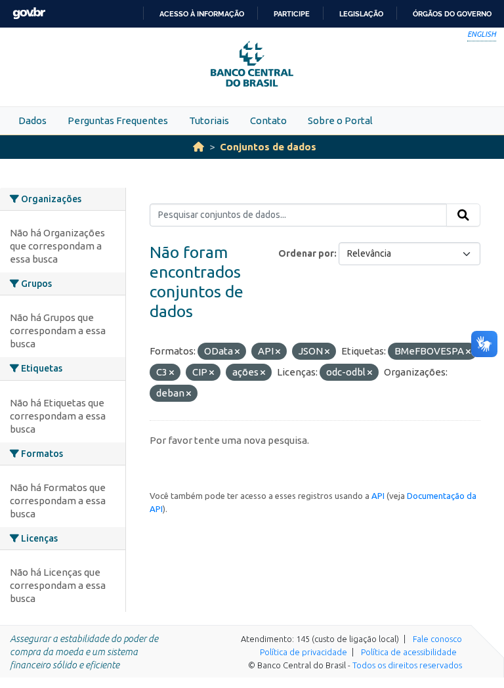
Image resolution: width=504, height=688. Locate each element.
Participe (292, 13)
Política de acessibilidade (409, 651)
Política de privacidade (303, 651)
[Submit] (463, 215)
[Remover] (237, 352)
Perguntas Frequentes (118, 120)
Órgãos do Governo (452, 13)
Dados (32, 120)
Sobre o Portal (340, 120)
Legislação (361, 13)
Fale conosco (437, 638)
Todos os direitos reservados (407, 665)
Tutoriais (209, 120)
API (378, 495)
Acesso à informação (201, 13)
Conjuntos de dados (268, 146)
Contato (268, 120)
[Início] (198, 146)
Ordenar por (306, 253)
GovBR (28, 13)
